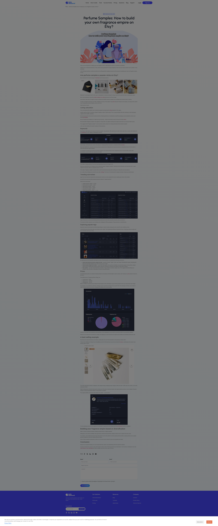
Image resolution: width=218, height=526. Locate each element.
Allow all (209, 522)
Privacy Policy (8, 523)
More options (200, 522)
